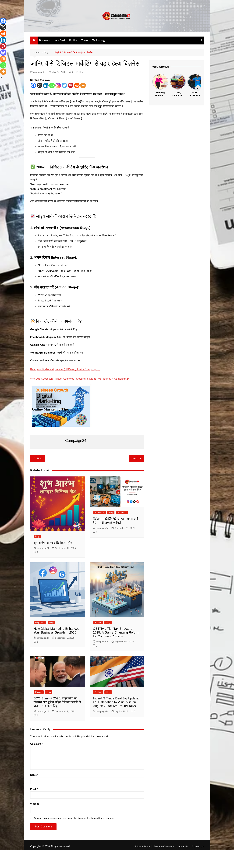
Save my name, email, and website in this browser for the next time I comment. (75, 818)
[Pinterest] (70, 85)
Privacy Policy (142, 846)
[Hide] (1, 78)
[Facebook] (33, 85)
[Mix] (3, 59)
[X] (39, 85)
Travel (84, 40)
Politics (73, 40)
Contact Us (198, 846)
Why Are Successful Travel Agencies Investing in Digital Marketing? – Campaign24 (80, 378)
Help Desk (59, 40)
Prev (39, 458)
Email (34, 789)
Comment (36, 743)
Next (134, 458)
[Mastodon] (3, 52)
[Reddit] (77, 85)
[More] (83, 85)
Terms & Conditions (164, 846)
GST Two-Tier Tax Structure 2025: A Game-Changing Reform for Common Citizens (116, 632)
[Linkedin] (46, 85)
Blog (81, 72)
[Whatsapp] (52, 85)
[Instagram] (58, 85)
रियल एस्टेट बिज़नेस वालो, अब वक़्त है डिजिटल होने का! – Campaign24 (65, 369)
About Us (183, 846)
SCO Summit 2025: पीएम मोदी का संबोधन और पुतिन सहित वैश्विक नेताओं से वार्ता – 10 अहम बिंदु (57, 702)
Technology (98, 40)
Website (34, 803)
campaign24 (39, 72)
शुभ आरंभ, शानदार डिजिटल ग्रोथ (53, 542)
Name (34, 774)
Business (44, 40)
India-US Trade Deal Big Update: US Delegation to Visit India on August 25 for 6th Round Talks (116, 702)
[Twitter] (64, 85)
